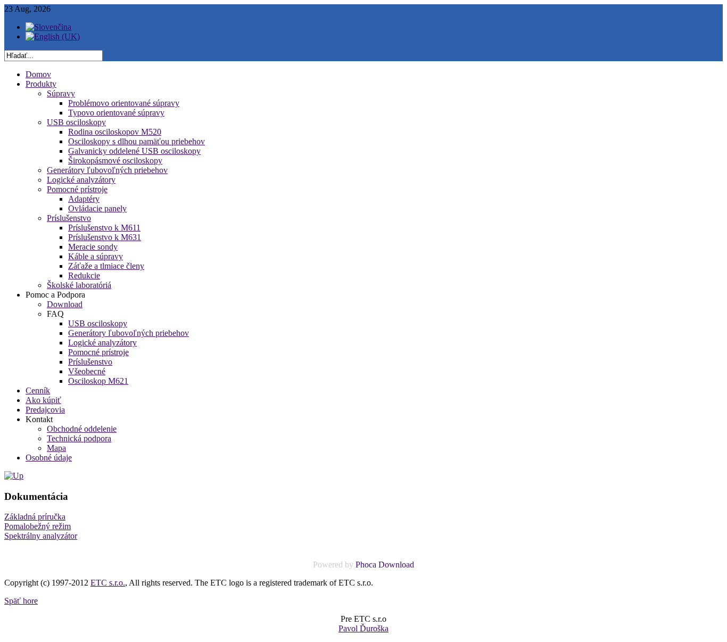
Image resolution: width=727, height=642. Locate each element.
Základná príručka (34, 516)
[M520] (13, 475)
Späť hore (21, 600)
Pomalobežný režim (37, 526)
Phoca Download (385, 564)
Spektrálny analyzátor (40, 535)
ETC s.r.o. (107, 582)
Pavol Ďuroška (363, 628)
